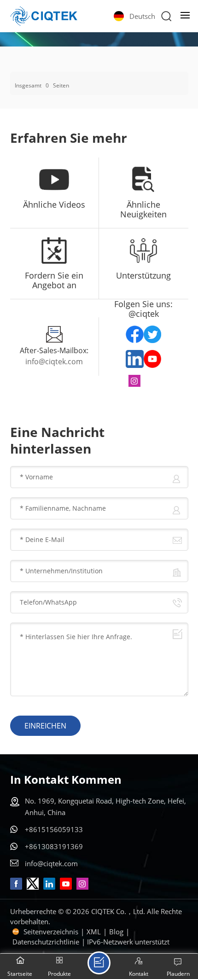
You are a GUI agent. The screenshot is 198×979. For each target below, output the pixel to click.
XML (94, 931)
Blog (116, 931)
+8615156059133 (54, 829)
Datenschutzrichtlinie (45, 941)
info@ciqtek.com (54, 361)
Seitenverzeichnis (50, 931)
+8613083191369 (54, 846)
